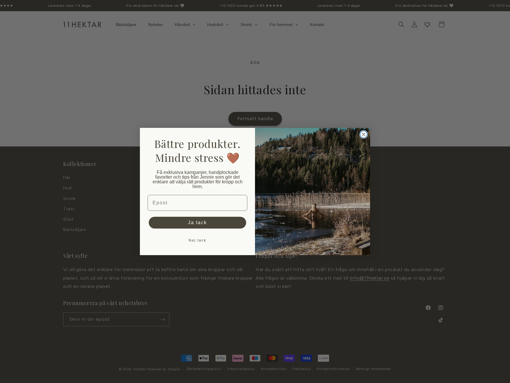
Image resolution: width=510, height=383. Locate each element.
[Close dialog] (363, 134)
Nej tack (197, 240)
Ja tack (197, 222)
